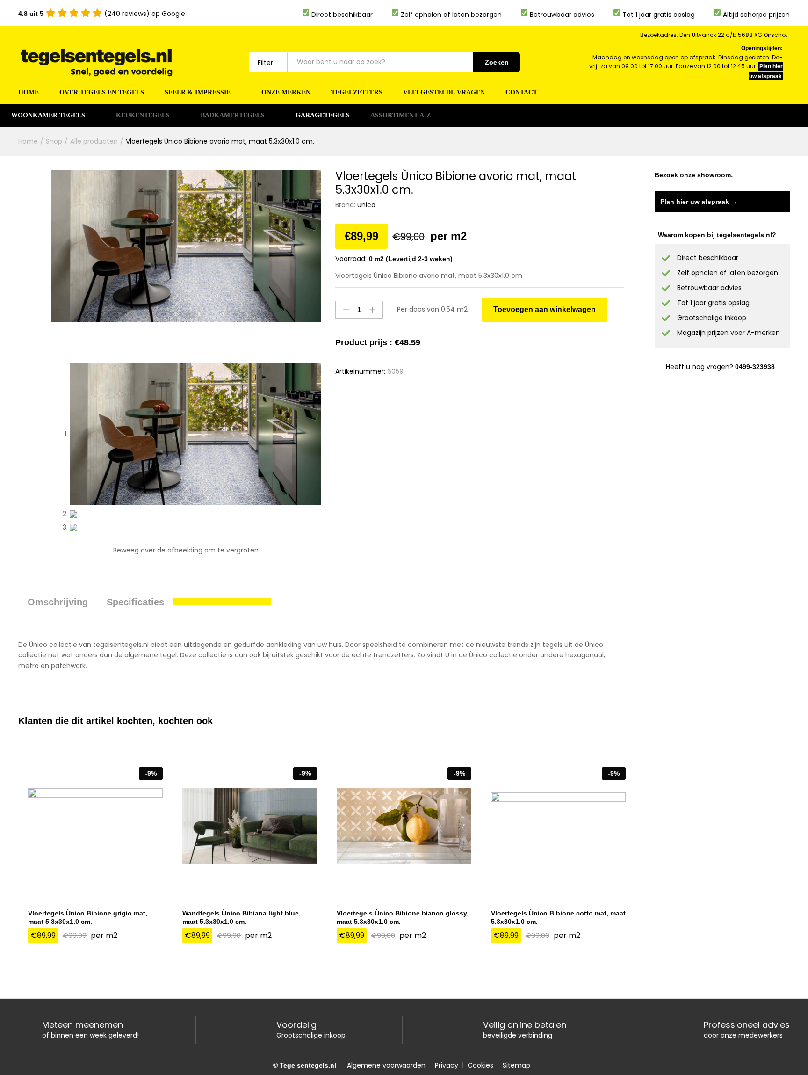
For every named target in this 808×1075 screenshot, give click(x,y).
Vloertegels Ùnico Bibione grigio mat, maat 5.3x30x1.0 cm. (87, 917)
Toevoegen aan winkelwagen (544, 309)
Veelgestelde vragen (444, 92)
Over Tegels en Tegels (101, 92)
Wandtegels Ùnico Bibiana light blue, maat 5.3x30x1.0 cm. (241, 917)
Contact (521, 92)
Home (28, 92)
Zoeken (497, 62)
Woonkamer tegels (48, 115)
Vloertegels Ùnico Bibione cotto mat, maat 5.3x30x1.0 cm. (558, 917)
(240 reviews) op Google (101, 13)
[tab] (57, 606)
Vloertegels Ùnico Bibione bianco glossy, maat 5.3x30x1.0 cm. (403, 917)
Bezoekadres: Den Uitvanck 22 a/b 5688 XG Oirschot (713, 34)
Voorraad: (351, 258)
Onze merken (285, 92)
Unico (366, 205)
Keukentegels (143, 115)
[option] (95, 860)
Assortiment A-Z (400, 115)
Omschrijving (58, 602)
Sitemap (516, 1065)
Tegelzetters (356, 92)
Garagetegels (323, 115)
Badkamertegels (233, 115)
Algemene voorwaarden (386, 1065)
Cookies (480, 1065)
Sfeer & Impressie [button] (198, 92)
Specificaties (135, 602)
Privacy (446, 1065)
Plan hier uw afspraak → (698, 201)
